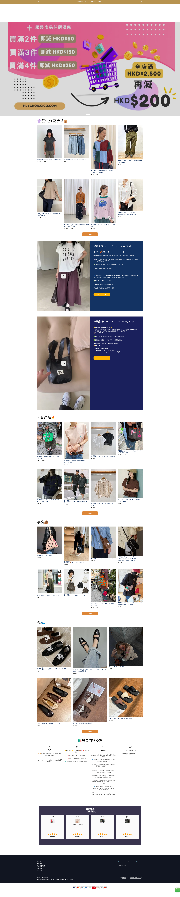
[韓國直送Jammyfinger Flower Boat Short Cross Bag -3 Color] (130, 585)
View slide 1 (88, 113)
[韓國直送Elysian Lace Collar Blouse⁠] (103, 438)
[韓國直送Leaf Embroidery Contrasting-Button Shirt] (130, 195)
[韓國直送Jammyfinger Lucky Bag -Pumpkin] (103, 585)
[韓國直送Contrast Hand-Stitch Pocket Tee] (76, 440)
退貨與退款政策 (41, 866)
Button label (102, 294)
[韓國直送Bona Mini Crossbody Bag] (103, 542)
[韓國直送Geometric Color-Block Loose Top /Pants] (103, 147)
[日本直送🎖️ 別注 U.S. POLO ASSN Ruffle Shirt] (130, 483)
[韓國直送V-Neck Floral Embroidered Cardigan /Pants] (76, 201)
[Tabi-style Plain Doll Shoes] (126, 646)
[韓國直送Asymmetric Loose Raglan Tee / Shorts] (49, 195)
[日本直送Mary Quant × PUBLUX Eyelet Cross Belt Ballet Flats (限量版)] (90, 647)
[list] (90, 772)
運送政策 (39, 864)
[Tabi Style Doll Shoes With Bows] (54, 700)
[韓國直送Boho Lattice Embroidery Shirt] (103, 485)
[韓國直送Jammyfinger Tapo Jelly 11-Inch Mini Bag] (130, 436)
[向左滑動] (38, 2)
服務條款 (39, 868)
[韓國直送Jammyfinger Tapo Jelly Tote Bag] (49, 438)
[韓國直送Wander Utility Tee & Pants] (49, 141)
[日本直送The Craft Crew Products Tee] (76, 484)
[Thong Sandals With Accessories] (126, 697)
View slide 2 (92, 113)
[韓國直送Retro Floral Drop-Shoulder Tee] (103, 201)
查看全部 (90, 234)
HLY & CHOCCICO (44, 877)
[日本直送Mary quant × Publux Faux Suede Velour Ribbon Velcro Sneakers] (54, 647)
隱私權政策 (40, 870)
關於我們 (39, 861)
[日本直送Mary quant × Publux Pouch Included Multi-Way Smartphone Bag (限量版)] (130, 541)
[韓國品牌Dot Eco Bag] (49, 540)
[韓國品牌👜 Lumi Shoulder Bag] (76, 544)
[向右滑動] (141, 2)
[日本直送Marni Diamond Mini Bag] (49, 581)
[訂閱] (142, 865)
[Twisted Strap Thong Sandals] (90, 700)
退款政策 (57, 879)
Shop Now (101, 358)
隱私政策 (52, 879)
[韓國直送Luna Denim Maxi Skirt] (76, 141)
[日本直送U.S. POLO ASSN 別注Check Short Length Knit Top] (49, 484)
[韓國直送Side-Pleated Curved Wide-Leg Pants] (130, 142)
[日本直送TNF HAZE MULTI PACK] (76, 581)
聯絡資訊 (71, 879)
